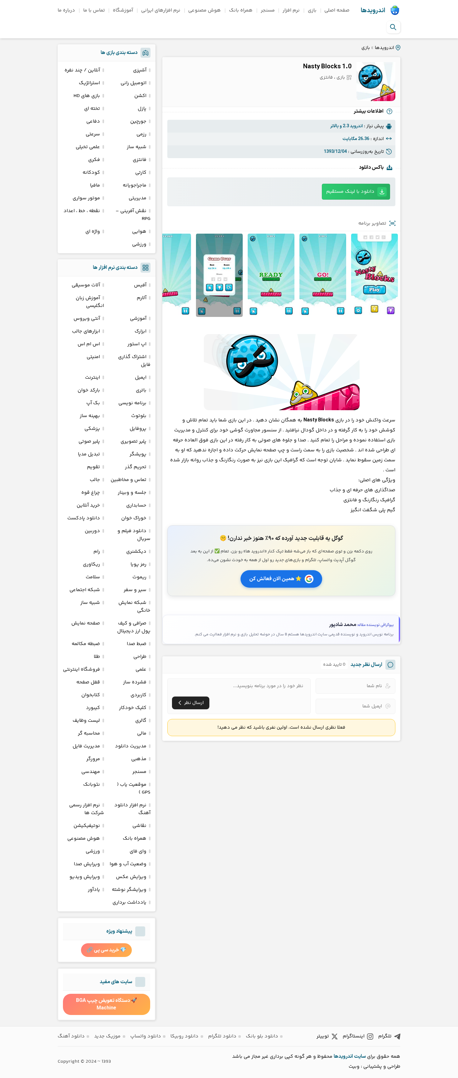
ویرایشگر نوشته (129, 890)
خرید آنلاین (88, 505)
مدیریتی (137, 198)
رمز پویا (138, 564)
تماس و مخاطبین (128, 480)
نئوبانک (91, 785)
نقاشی (139, 826)
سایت (360, 1056)
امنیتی (93, 357)
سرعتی (93, 134)
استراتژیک (89, 83)
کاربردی (138, 695)
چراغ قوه (90, 493)
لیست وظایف (86, 721)
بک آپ (93, 403)
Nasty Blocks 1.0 (327, 66)
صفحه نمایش (85, 623)
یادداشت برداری (129, 902)
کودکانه (91, 173)
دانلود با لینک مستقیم (350, 192)
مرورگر (93, 759)
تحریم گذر (135, 467)
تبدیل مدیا (89, 454)
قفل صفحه (88, 682)
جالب (95, 480)
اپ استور (136, 344)
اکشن (140, 96)
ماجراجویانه (134, 185)
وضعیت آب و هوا (128, 864)
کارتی (140, 173)
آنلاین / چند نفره (82, 70)
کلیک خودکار (132, 708)
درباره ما (66, 10)
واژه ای (92, 232)
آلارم (141, 298)
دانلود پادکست (83, 518)
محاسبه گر (89, 733)
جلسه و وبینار (132, 493)
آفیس (140, 285)
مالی (141, 733)
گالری (140, 721)
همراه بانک (241, 10)
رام (96, 552)
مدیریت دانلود (130, 746)
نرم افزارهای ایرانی (160, 10)
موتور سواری (86, 198)
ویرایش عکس (131, 877)
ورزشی (139, 244)
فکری (94, 160)
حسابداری (136, 505)
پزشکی (92, 429)
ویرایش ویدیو (84, 877)
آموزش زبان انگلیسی (90, 302)
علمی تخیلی (88, 147)
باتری (141, 390)
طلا (97, 657)
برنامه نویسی (132, 403)
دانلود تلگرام (222, 1036)
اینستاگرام (354, 1036)
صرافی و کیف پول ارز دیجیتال (133, 627)
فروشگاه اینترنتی (81, 669)
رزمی (141, 134)
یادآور (94, 890)
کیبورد (93, 708)
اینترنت (92, 377)
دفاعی (93, 121)
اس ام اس (89, 344)
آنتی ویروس (87, 319)
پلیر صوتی (89, 441)
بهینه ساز (90, 416)
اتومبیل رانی (133, 83)
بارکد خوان (89, 390)
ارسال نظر (194, 703)
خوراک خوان (133, 518)
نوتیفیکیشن (87, 826)
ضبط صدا (136, 644)
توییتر (323, 1036)
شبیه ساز (136, 147)
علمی (141, 669)
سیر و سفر (135, 590)
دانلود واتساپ (145, 1036)
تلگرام (385, 1036)
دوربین (92, 531)
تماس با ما (94, 10)
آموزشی (138, 319)
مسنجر (268, 10)
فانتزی (326, 77)
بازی (312, 10)
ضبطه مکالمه (86, 644)
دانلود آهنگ (71, 1036)
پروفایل (138, 429)
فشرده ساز (134, 682)
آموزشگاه (123, 10)
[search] (393, 27)
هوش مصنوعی (204, 10)
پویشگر (138, 454)
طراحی (139, 657)
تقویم (93, 467)
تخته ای (92, 109)
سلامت (93, 577)
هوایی (139, 232)
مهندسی (90, 772)
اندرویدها (373, 10)
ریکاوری (91, 564)
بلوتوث (138, 416)
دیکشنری (136, 552)
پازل (142, 109)
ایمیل (140, 377)
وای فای (138, 851)
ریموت (139, 577)
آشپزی (139, 70)
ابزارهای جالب (86, 331)
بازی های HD (87, 96)
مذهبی (138, 759)
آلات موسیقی (86, 285)
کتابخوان (90, 695)
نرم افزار (291, 10)
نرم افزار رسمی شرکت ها (86, 809)
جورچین (138, 121)
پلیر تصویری (133, 441)
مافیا (95, 185)
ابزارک (140, 331)
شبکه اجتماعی (84, 590)
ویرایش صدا (87, 864)
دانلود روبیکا (184, 1036)
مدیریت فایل (86, 746)
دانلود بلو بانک (262, 1036)
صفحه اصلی (337, 10)
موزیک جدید (107, 1036)
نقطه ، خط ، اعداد (82, 211)
